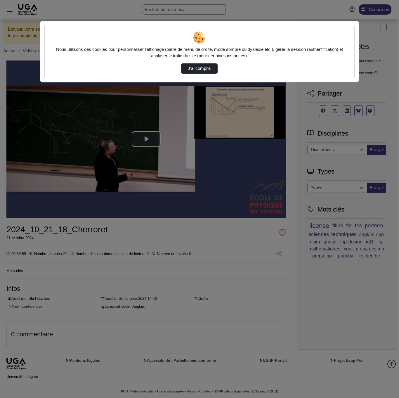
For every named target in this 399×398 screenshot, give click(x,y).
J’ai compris (199, 68)
